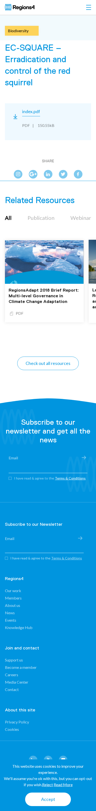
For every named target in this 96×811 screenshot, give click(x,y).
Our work (13, 590)
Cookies (12, 729)
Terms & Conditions (70, 478)
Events (10, 620)
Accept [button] (48, 799)
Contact (12, 689)
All (8, 217)
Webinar (80, 217)
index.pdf (31, 111)
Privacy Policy (17, 722)
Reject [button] (47, 784)
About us (12, 605)
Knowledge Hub (18, 627)
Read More (63, 784)
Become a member (21, 667)
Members (13, 598)
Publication (41, 217)
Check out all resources (48, 363)
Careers (11, 674)
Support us (14, 660)
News (10, 612)
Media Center (16, 682)
